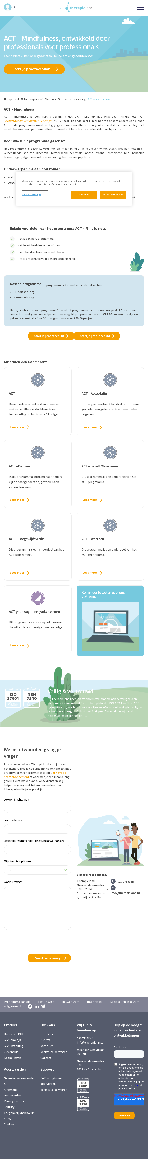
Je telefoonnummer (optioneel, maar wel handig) (34, 841)
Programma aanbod (17, 1002)
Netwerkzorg (70, 1002)
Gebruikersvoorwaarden (19, 1081)
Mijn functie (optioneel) (18, 861)
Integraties (94, 1002)
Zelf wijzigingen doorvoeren (51, 1081)
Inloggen (9, 7)
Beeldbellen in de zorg (124, 1002)
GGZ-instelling (13, 1046)
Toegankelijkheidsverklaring (19, 1115)
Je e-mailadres (13, 820)
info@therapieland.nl (125, 893)
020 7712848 (126, 881)
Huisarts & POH (14, 1034)
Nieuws (45, 1040)
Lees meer (17, 427)
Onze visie (47, 1034)
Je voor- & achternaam (17, 799)
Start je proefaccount (31, 68)
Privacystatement (16, 1101)
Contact (45, 1058)
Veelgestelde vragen (53, 1052)
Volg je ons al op (14, 1006)
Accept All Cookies (113, 194)
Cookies (9, 1124)
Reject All (84, 194)
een (55, 772)
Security (9, 1107)
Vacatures (46, 1046)
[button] (110, 626)
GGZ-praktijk (12, 1040)
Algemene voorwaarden (12, 1092)
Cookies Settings (31, 194)
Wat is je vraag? (13, 882)
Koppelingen (12, 1058)
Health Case (46, 1002)
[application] (110, 626)
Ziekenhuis (11, 1052)
